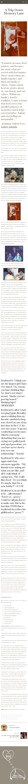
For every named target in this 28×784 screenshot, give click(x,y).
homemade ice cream (18, 715)
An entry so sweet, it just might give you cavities (10, 736)
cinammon (4, 715)
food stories (10, 715)
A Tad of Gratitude (14, 727)
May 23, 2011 (15, 16)
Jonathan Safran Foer (12, 718)
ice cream (4, 718)
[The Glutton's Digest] (14, 763)
